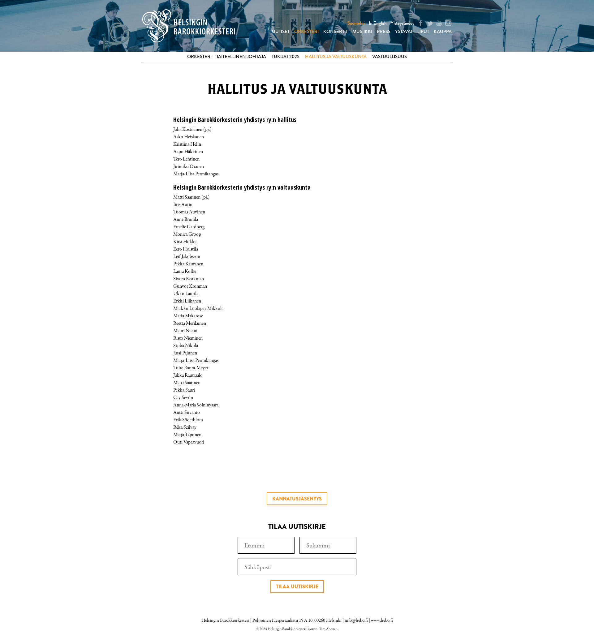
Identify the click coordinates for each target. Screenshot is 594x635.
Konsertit (335, 31)
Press (383, 31)
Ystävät (404, 31)
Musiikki (362, 31)
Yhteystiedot (402, 23)
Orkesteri (306, 31)
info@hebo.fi (356, 620)
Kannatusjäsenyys (297, 498)
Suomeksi (356, 23)
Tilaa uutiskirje (297, 586)
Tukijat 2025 (285, 56)
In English (378, 23)
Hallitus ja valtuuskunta (336, 56)
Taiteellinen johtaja (241, 56)
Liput (423, 31)
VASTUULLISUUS (389, 56)
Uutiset (281, 31)
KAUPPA (443, 31)
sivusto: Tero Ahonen (323, 629)
